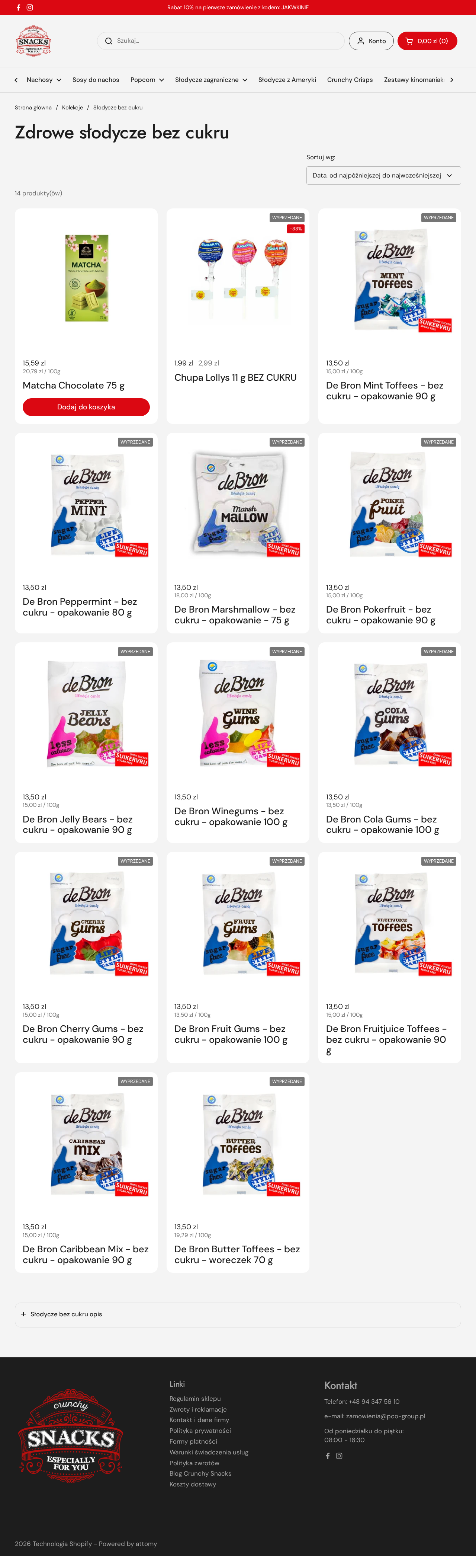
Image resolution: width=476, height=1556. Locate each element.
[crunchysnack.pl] (33, 41)
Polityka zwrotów (194, 1463)
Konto (377, 41)
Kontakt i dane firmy (199, 1420)
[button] (427, 41)
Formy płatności (193, 1441)
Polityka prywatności (200, 1430)
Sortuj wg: (320, 157)
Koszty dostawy (193, 1484)
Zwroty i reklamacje (198, 1409)
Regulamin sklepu (195, 1398)
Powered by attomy (128, 1544)
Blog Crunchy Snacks (201, 1473)
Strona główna (33, 107)
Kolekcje (72, 107)
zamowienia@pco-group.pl (385, 1416)
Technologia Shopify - (65, 1544)
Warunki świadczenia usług (209, 1452)
